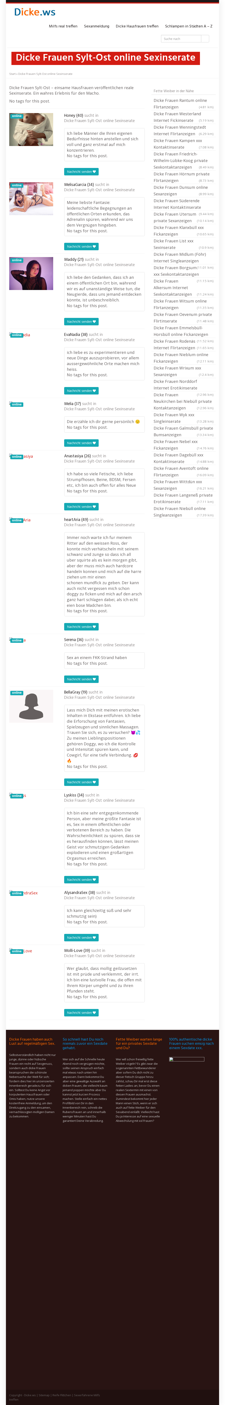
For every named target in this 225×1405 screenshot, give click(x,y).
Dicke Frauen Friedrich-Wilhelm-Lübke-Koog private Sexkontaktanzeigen (184, 160)
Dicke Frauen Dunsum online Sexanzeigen (184, 190)
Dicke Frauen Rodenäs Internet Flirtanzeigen (184, 344)
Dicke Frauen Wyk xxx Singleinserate (184, 418)
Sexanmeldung (96, 26)
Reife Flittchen (62, 1395)
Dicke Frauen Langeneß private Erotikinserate (184, 498)
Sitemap (44, 1395)
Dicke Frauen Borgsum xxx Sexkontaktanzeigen (184, 271)
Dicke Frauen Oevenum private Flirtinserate (184, 318)
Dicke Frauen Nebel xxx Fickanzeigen (184, 445)
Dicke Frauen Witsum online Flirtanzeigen (184, 304)
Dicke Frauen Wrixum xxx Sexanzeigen (184, 371)
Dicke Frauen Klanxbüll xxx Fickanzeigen (184, 231)
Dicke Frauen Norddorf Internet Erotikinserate (184, 385)
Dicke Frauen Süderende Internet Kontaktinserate (184, 204)
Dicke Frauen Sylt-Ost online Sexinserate (99, 121)
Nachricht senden (80, 171)
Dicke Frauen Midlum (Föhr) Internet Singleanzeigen (184, 258)
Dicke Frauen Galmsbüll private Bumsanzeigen (184, 431)
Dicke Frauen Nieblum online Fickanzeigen (184, 358)
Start (12, 74)
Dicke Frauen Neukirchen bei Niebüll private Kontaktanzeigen (184, 401)
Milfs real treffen (63, 26)
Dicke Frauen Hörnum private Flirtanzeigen (184, 177)
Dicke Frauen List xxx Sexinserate (184, 244)
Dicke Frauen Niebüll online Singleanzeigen (184, 512)
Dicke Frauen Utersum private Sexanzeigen (184, 217)
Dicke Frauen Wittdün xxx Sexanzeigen (184, 485)
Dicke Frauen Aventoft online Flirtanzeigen (184, 471)
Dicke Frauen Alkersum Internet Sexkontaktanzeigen (184, 287)
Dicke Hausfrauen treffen (137, 26)
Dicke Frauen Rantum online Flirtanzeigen (184, 104)
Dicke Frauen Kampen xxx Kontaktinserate (184, 144)
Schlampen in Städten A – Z (188, 26)
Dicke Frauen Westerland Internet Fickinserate (184, 117)
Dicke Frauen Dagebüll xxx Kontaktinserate (184, 458)
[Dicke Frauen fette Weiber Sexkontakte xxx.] (34, 13)
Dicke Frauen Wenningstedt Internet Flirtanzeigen (184, 130)
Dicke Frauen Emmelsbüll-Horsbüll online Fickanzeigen (184, 331)
